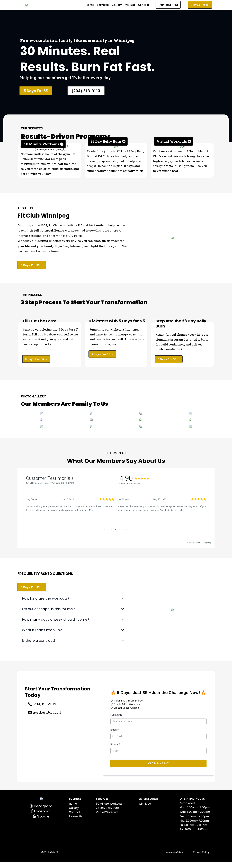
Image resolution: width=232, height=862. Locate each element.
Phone (115, 744)
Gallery (117, 4)
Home (90, 4)
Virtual (130, 4)
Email (114, 729)
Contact (143, 4)
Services (103, 4)
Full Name (116, 714)
